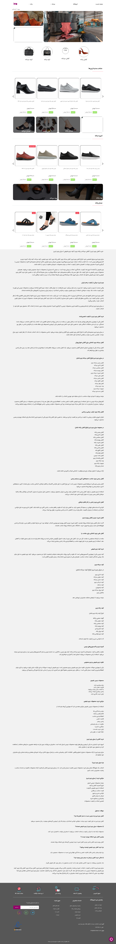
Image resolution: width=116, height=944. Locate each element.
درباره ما (57, 915)
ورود (18, 9)
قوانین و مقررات (56, 909)
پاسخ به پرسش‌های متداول (75, 906)
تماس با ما (57, 912)
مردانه (53, 4)
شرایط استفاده (77, 912)
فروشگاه (75, 4)
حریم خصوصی (77, 915)
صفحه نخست (99, 4)
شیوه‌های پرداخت (98, 911)
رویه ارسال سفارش (98, 908)
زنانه (31, 4)
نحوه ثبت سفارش (98, 905)
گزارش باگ (78, 918)
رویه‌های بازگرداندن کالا (76, 909)
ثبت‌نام (14, 9)
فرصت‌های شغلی (56, 905)
